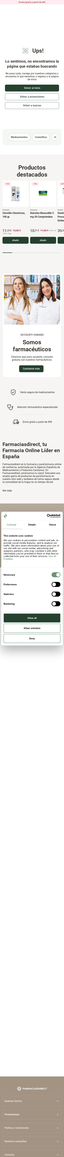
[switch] (56, 584)
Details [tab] (32, 524)
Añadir (15, 240)
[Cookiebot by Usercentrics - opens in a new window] (46, 516)
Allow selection (32, 628)
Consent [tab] (11, 524)
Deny (32, 638)
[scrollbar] (31, 253)
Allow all (32, 618)
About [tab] (52, 524)
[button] (32, 1114)
